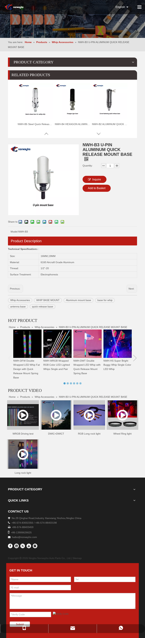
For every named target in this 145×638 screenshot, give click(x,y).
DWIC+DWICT (56, 433)
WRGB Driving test (23, 433)
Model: (14, 231)
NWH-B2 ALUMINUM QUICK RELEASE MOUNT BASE (109, 124)
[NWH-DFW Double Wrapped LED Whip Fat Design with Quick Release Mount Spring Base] (27, 344)
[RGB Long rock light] (89, 415)
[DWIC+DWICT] (56, 415)
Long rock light (23, 472)
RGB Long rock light (89, 433)
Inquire (96, 179)
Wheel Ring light (122, 433)
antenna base (18, 306)
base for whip (104, 300)
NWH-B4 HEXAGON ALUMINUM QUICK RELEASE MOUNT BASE (72, 124)
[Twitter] (22, 546)
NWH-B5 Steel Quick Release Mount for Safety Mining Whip (35, 124)
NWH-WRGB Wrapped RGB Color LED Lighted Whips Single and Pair (56, 365)
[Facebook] (10, 546)
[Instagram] (35, 546)
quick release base (42, 306)
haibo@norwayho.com (24, 537)
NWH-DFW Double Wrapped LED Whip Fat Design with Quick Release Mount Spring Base (26, 369)
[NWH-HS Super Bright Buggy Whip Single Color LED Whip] (117, 344)
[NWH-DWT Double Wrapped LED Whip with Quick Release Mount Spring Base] (87, 344)
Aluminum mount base (78, 300)
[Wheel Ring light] (122, 415)
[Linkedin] (16, 546)
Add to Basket (96, 188)
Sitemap (77, 558)
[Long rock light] (23, 454)
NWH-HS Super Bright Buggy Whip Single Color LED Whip (117, 365)
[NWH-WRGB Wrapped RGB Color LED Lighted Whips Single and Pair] (57, 344)
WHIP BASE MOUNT (48, 300)
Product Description (26, 241)
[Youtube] (29, 546)
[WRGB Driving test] (23, 415)
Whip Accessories (20, 300)
